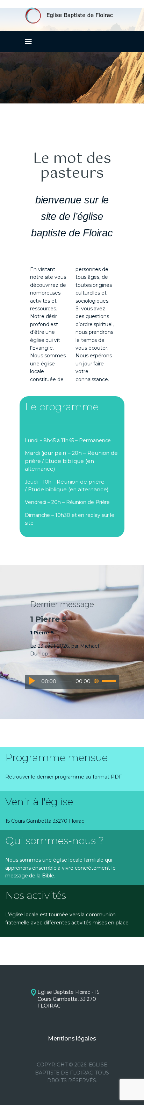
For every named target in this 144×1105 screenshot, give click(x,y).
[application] (72, 682)
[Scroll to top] (132, 1088)
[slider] (109, 681)
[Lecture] (31, 681)
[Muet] (96, 681)
